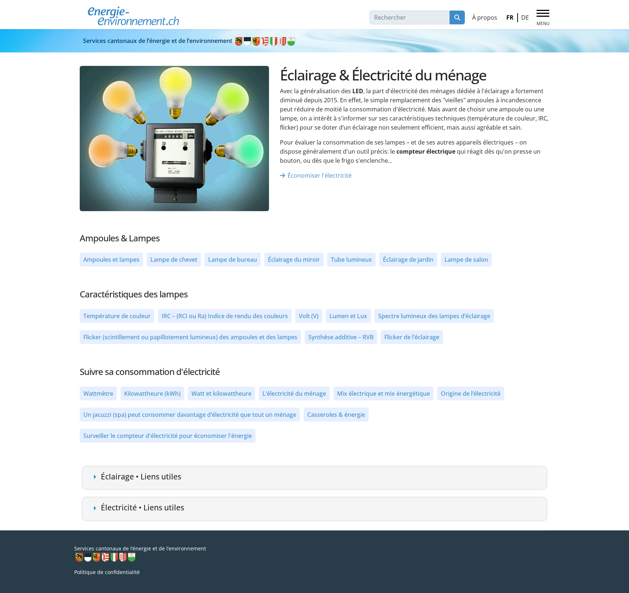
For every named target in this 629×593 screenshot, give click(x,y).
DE (525, 17)
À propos (484, 17)
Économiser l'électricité (320, 175)
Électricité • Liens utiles (142, 507)
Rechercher (457, 17)
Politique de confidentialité (107, 572)
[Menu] (543, 18)
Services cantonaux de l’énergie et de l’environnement (158, 41)
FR (510, 17)
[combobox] (409, 17)
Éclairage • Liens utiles (141, 476)
